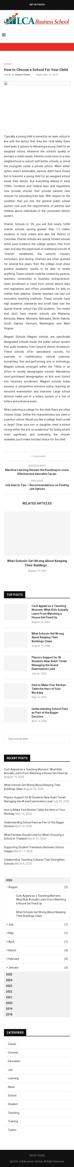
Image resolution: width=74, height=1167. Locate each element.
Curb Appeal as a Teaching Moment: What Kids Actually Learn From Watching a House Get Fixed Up (50, 611)
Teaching (13, 1112)
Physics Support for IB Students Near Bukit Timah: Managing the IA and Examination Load (49, 663)
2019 (9, 1008)
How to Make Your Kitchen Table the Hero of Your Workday (49, 688)
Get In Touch (37, 4)
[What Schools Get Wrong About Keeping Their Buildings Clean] (37, 533)
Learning (13, 1078)
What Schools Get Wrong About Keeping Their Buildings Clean (48, 637)
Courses (13, 1052)
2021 (9, 997)
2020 (9, 1003)
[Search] (70, 35)
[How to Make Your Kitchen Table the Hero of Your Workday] (16, 691)
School (12, 1095)
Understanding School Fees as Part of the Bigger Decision (50, 712)
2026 (9, 880)
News (11, 1087)
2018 (9, 1014)
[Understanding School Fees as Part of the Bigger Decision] (16, 715)
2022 (9, 991)
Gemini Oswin (22, 74)
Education (14, 1061)
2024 (9, 980)
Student (13, 1104)
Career (12, 1044)
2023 (9, 985)
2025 (9, 974)
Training (13, 1121)
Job (10, 1069)
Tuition (12, 1130)
